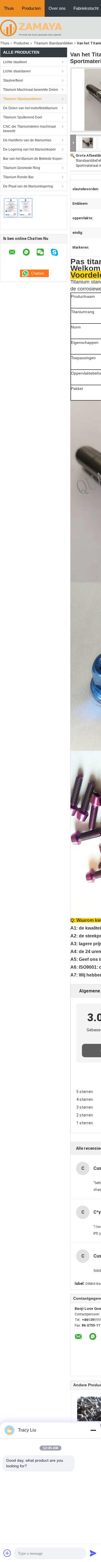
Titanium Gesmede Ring (21, 168)
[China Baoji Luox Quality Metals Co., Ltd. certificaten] (18, 208)
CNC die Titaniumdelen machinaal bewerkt (29, 129)
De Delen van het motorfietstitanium (30, 108)
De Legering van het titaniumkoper (29, 149)
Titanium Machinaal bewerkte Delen (30, 90)
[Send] (93, 1553)
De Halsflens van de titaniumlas (27, 140)
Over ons (57, 8)
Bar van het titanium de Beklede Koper (32, 159)
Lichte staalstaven (17, 71)
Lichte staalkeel (15, 62)
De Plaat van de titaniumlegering (28, 186)
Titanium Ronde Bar (18, 177)
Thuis (9, 8)
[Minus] (93, 1430)
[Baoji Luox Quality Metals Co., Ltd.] (31, 28)
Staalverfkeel (13, 80)
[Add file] (7, 1553)
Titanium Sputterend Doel (22, 117)
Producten (31, 8)
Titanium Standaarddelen (53, 43)
